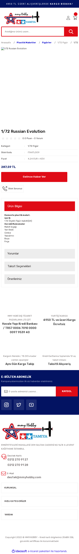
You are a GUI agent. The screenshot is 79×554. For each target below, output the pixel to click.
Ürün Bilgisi (14, 206)
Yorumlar (13, 253)
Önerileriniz (14, 279)
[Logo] (22, 18)
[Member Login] (68, 18)
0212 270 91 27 (17, 459)
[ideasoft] (19, 551)
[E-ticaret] (39, 551)
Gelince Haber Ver (34, 176)
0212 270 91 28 (17, 465)
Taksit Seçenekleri (19, 266)
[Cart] (75, 18)
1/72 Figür (33, 146)
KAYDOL (67, 391)
